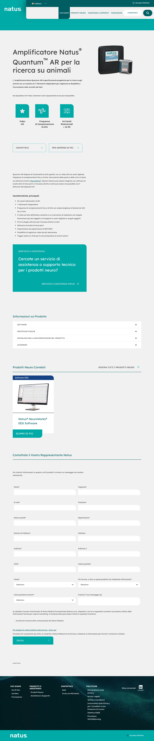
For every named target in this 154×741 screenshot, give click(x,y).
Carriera (14, 693)
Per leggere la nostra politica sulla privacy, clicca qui (34, 630)
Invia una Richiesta (70, 693)
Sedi (64, 690)
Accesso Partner (142, 3)
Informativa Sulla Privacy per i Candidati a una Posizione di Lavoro (98, 706)
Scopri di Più (24, 433)
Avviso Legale (93, 696)
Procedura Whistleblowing (94, 717)
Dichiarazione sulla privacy (95, 691)
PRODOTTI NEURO (78, 13)
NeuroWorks (35, 181)
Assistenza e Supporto (40, 696)
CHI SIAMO (64, 13)
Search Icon (147, 13)
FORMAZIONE (116, 13)
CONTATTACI (133, 13)
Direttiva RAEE (93, 713)
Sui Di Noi (15, 690)
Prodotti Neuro (37, 692)
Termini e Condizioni (96, 700)
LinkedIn (141, 690)
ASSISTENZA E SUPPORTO (98, 13)
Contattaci (22, 147)
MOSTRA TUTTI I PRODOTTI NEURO (116, 367)
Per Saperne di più (63, 147)
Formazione (16, 697)
